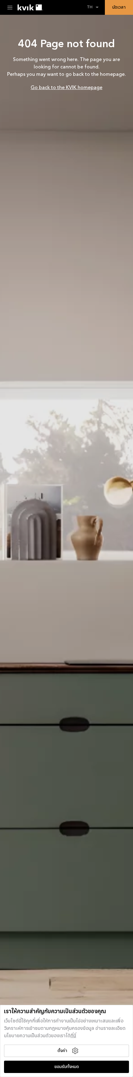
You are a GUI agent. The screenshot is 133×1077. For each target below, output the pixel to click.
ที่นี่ (73, 1036)
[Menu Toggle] (10, 7)
